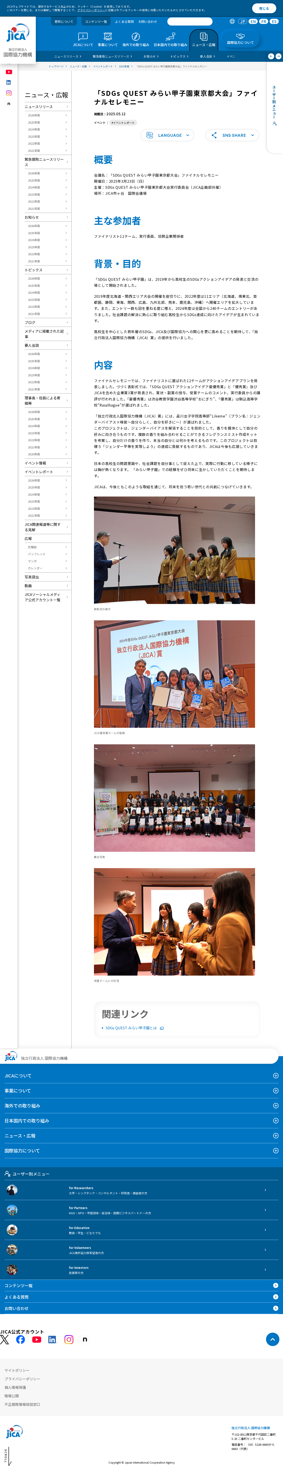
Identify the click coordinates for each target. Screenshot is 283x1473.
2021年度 (34, 150)
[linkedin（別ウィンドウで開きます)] (9, 82)
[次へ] (278, 56)
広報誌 (32, 547)
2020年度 (34, 454)
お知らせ (32, 217)
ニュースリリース (39, 106)
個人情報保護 (15, 1387)
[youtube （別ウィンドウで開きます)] (36, 1339)
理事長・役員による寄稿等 (42, 400)
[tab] (232, 21)
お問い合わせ (147, 21)
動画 (28, 585)
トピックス (34, 269)
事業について (17, 1090)
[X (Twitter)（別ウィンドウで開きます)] (4, 1340)
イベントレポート (39, 471)
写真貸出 (32, 577)
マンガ (32, 561)
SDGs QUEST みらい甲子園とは (132, 1027)
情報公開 (11, 1395)
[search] (190, 21)
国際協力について (22, 1150)
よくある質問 (124, 21)
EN (253, 21)
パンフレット (37, 554)
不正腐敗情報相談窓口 (22, 1404)
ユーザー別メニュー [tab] (31, 1174)
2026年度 (34, 115)
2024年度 (34, 129)
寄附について (64, 21)
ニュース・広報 (20, 1135)
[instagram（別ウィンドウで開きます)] (9, 93)
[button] (167, 135)
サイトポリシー (17, 1370)
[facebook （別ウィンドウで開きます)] (20, 1339)
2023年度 (34, 136)
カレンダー (35, 568)
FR (263, 21)
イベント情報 (35, 463)
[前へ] (271, 56)
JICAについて (18, 1075)
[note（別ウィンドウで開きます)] (9, 104)
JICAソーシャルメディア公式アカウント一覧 (42, 597)
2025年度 (34, 122)
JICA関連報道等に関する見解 (43, 527)
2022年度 (34, 143)
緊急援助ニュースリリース (44, 161)
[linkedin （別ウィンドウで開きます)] (52, 1339)
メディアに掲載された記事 (44, 333)
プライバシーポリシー (91, 10)
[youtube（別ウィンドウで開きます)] (9, 72)
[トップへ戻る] (272, 1339)
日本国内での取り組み (26, 1120)
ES (274, 21)
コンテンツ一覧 (96, 21)
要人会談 (32, 345)
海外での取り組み (22, 1105)
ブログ (30, 322)
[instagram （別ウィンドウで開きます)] (68, 1339)
